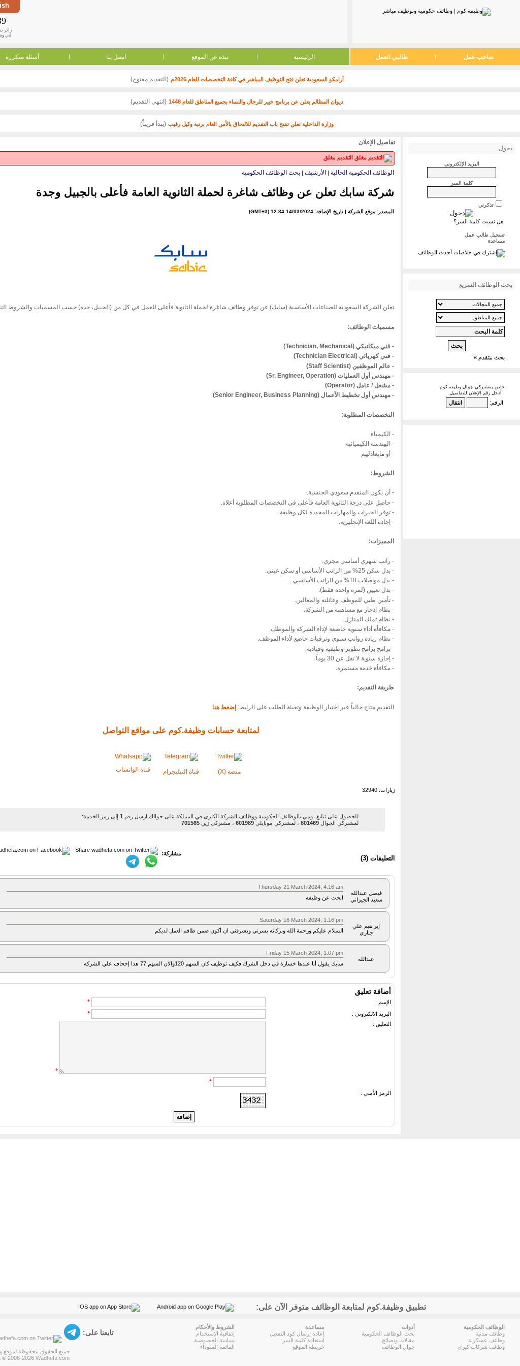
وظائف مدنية (490, 1333)
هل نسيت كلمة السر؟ (478, 221)
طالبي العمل (392, 56)
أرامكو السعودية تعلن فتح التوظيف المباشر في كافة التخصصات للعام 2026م (257, 79)
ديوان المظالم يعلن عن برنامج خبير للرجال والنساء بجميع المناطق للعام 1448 (256, 101)
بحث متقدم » (489, 357)
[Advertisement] (183, 21)
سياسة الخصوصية (214, 1340)
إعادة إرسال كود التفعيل (297, 1333)
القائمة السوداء (217, 1347)
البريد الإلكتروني (461, 163)
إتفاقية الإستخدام (215, 1333)
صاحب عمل (479, 56)
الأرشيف (315, 172)
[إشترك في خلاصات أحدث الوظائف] (461, 252)
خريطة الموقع (308, 1347)
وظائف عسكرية (486, 1340)
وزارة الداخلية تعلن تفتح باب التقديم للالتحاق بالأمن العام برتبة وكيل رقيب (251, 124)
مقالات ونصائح (398, 1340)
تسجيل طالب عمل (485, 235)
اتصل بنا (116, 56)
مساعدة (496, 241)
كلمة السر (462, 183)
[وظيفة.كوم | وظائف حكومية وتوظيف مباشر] (436, 10)
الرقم (497, 402)
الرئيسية (304, 56)
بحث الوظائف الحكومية (271, 172)
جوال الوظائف (398, 1347)
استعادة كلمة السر (303, 1340)
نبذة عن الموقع (210, 56)
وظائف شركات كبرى (481, 1347)
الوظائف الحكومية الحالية (362, 172)
